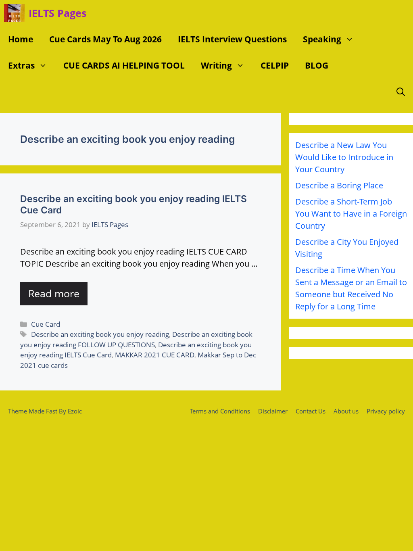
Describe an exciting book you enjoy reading (100, 334)
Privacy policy (386, 411)
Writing (216, 65)
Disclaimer (273, 411)
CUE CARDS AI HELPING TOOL (124, 65)
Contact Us (310, 411)
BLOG (316, 65)
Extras (21, 65)
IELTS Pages (57, 13)
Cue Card (45, 324)
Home (20, 39)
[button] (351, 39)
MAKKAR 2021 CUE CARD (154, 354)
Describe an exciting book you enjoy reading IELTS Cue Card (133, 204)
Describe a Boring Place (339, 185)
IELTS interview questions (232, 39)
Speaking (322, 39)
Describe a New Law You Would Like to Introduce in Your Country (344, 157)
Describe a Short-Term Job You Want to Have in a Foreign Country (351, 213)
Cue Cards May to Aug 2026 (105, 39)
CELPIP (275, 65)
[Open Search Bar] (400, 92)
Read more (53, 293)
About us (346, 411)
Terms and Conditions (220, 411)
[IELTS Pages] (14, 13)
